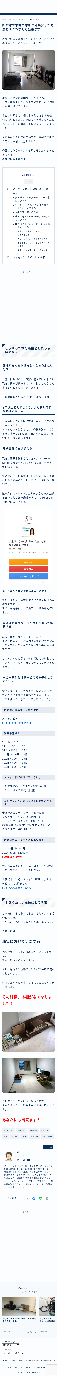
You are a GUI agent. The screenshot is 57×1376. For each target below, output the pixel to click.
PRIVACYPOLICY (41, 1367)
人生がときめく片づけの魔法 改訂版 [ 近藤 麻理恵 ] (27, 543)
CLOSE (29, 181)
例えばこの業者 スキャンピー (31, 231)
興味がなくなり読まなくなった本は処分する (32, 199)
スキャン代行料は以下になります (32, 239)
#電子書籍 (47, 1137)
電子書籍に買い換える (26, 212)
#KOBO (33, 1131)
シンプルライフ (38, 19)
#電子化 (34, 1137)
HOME (5, 1361)
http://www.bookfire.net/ (17, 887)
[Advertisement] (28, 305)
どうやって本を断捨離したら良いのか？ (31, 191)
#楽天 (24, 1137)
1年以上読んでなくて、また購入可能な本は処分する (32, 206)
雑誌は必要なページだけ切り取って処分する (32, 218)
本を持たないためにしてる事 (29, 257)
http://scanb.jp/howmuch (17, 723)
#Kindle (21, 1131)
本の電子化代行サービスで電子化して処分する (32, 225)
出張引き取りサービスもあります (32, 250)
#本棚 (14, 1137)
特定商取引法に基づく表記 (19, 1368)
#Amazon (8, 1131)
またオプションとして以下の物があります (33, 244)
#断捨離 (45, 1131)
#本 (5, 1137)
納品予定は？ (23, 235)
